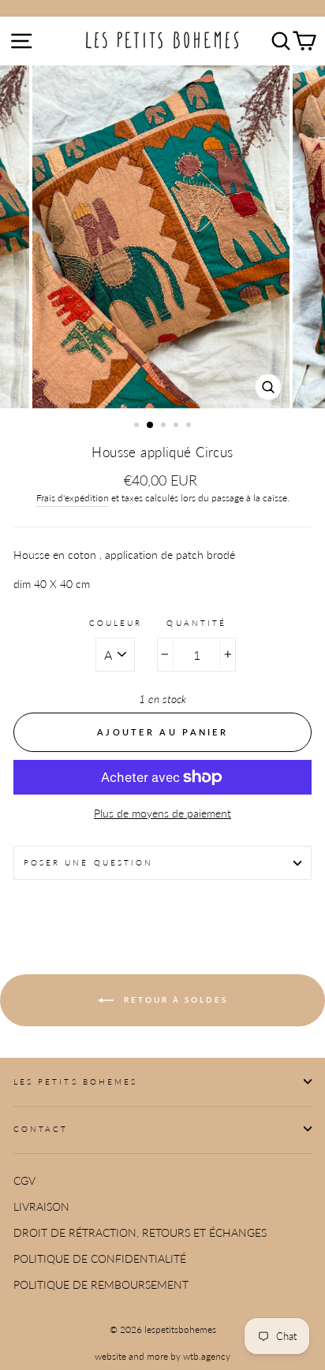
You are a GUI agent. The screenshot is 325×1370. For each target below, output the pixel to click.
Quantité (196, 622)
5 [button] (190, 426)
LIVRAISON (41, 1207)
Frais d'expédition (72, 498)
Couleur (115, 622)
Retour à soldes (174, 998)
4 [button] (177, 426)
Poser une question (88, 862)
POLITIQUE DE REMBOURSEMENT (101, 1285)
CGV (24, 1181)
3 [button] (165, 426)
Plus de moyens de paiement (162, 813)
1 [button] (138, 426)
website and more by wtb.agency (162, 1356)
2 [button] (151, 426)
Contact (40, 1129)
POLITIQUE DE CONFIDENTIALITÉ (99, 1259)
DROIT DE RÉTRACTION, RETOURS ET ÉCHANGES (140, 1233)
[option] (162, 236)
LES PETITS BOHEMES (75, 1081)
